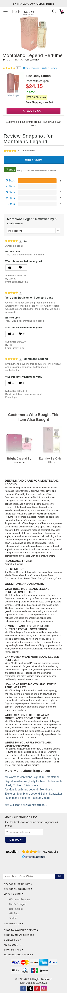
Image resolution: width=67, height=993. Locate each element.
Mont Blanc (15, 59)
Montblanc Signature (32, 777)
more (35, 785)
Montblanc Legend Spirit (32, 793)
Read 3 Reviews (31, 68)
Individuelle (55, 781)
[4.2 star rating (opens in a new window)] (31, 851)
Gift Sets (14, 913)
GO (60, 876)
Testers (13, 918)
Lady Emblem (37, 781)
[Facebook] (23, 989)
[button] (5, 11)
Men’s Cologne (17, 904)
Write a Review (49, 68)
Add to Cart (35, 110)
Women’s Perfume (19, 899)
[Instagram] (44, 989)
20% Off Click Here (36, 97)
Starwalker (55, 793)
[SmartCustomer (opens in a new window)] (33, 857)
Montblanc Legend (26, 789)
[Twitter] (30, 989)
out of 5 (51, 851)
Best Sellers (16, 908)
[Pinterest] (37, 989)
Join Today (15, 840)
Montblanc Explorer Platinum (23, 797)
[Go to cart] (61, 11)
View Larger (13, 95)
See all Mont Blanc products (25, 805)
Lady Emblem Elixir (18, 785)
